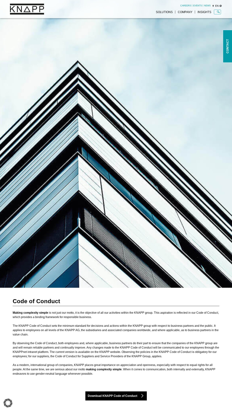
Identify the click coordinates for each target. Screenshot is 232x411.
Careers (185, 5)
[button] (8, 403)
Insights (204, 12)
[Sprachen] (220, 5)
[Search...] (218, 12)
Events (197, 5)
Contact (227, 46)
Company (185, 12)
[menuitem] (185, 6)
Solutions (164, 12)
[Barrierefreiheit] (213, 5)
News (207, 5)
